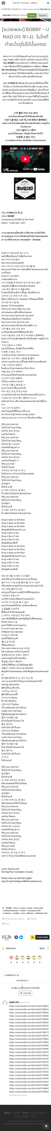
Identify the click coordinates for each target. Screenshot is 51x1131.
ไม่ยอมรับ (43, 15)
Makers (9, 3)
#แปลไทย (15, 913)
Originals (17, 1113)
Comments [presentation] (11, 975)
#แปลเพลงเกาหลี (33, 910)
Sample (33, 1113)
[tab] (11, 975)
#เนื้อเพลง (29, 913)
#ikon (15, 908)
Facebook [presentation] (22, 981)
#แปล (22, 913)
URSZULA (35, 3)
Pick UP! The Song (21, 3)
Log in (27, 993)
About (17, 1116)
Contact (25, 1116)
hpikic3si (14, 1002)
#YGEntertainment (10, 910)
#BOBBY (8, 908)
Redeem (42, 1113)
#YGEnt (22, 910)
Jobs (33, 1116)
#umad (29, 908)
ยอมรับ (32, 15)
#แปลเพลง (6, 913)
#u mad (22, 908)
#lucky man (38, 908)
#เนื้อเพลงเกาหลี (40, 913)
